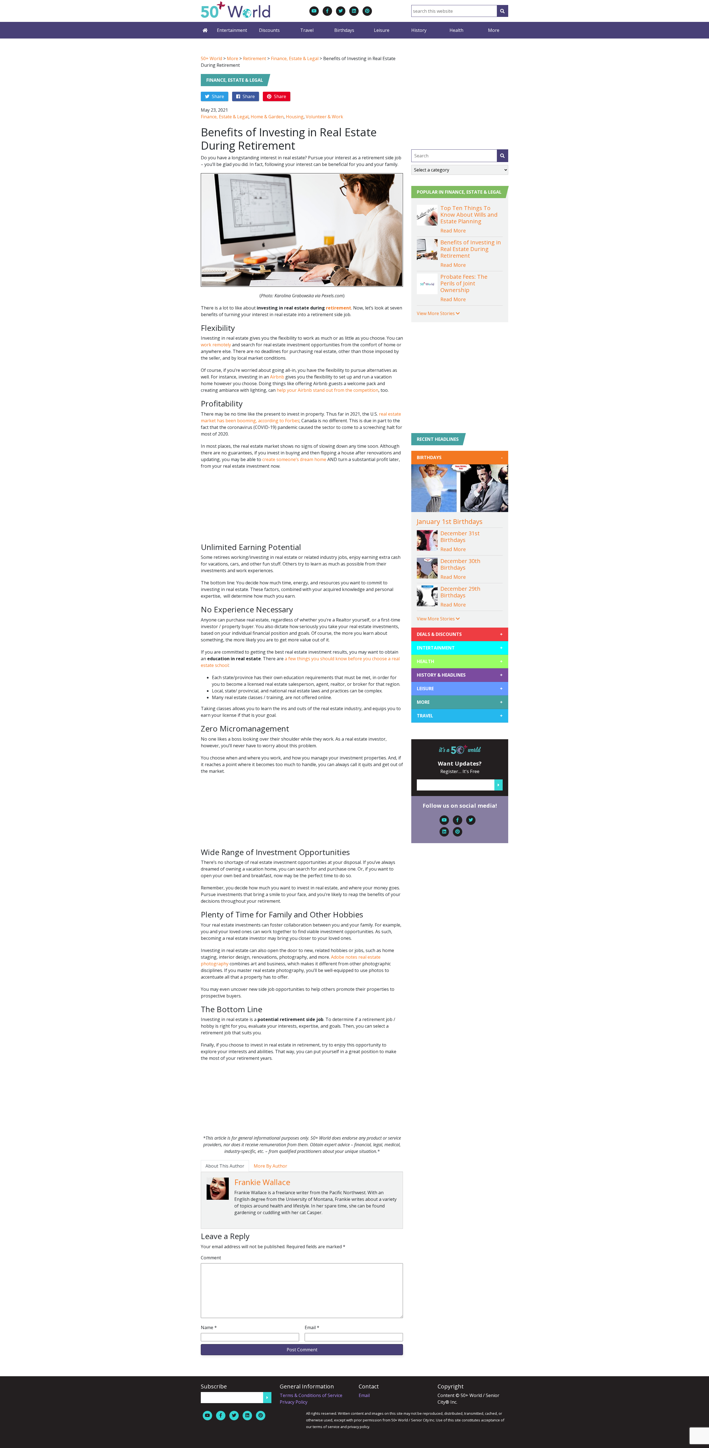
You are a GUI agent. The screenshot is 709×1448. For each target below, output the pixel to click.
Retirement (254, 58)
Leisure (381, 30)
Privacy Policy (293, 1402)
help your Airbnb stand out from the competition (327, 390)
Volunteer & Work (324, 117)
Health (456, 30)
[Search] (502, 11)
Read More (453, 230)
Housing (295, 117)
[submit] (502, 156)
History (419, 30)
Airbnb (277, 377)
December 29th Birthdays (460, 592)
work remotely (216, 345)
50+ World (211, 58)
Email (312, 1327)
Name (209, 1327)
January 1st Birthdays (449, 521)
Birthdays (344, 30)
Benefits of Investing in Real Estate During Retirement (470, 249)
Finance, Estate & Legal (294, 58)
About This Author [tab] (224, 1166)
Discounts (269, 30)
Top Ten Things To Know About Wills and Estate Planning (468, 214)
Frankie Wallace (262, 1182)
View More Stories (436, 313)
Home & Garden (267, 117)
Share (217, 96)
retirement (338, 308)
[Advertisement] (302, 509)
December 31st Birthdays (460, 536)
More (493, 30)
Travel (307, 30)
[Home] (205, 30)
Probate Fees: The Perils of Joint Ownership (463, 283)
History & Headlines (460, 675)
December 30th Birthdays (460, 564)
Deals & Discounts (460, 634)
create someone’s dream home (294, 459)
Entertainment (232, 30)
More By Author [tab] (270, 1166)
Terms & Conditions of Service (311, 1395)
